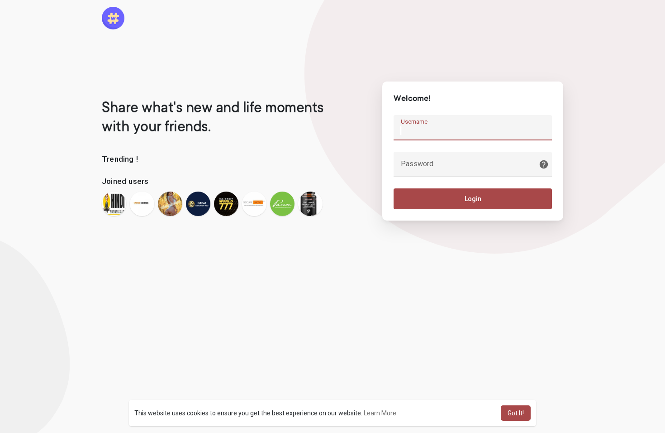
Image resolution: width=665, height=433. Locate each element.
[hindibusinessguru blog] (114, 204)
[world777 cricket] (226, 204)
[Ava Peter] (198, 204)
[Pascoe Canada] (282, 204)
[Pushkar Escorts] (170, 204)
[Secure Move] (254, 204)
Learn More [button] (380, 413)
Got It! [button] (516, 413)
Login (473, 198)
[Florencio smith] (310, 204)
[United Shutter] (142, 204)
